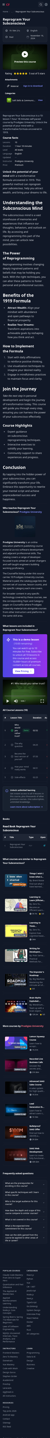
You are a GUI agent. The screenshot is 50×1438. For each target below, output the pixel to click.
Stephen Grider (10, 1376)
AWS (29, 1326)
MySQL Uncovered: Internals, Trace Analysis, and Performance (11, 1337)
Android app (8, 1415)
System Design (33, 1310)
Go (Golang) (32, 1306)
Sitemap (6, 1422)
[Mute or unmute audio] (16, 701)
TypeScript (32, 1302)
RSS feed (7, 1426)
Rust (29, 1329)
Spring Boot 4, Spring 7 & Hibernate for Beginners (13, 1320)
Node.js (30, 1294)
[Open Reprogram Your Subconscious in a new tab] (44, 845)
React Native (32, 1318)
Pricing (6, 1407)
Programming (33, 1352)
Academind (8, 1380)
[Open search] (40, 4)
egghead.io (8, 1392)
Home (5, 11)
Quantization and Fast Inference (13, 1286)
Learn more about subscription (25, 806)
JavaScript (31, 1290)
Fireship (6, 1384)
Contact (6, 1418)
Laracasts (7, 1388)
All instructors (9, 1395)
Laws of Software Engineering (10, 1328)
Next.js (30, 1298)
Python (30, 1278)
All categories (33, 1333)
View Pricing (22, 671)
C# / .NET (31, 1286)
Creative (30, 1368)
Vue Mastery (8, 1364)
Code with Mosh (10, 1368)
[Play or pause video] (7, 701)
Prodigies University (31, 511)
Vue (28, 1282)
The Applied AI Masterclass (10, 1292)
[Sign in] (46, 4)
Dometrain (8, 1360)
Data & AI (31, 1356)
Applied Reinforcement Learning (10, 1301)
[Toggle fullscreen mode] (42, 701)
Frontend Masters (11, 1352)
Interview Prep (33, 1314)
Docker (30, 1322)
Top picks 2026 (9, 1411)
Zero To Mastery (10, 1356)
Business (31, 1364)
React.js (30, 1275)
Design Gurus (9, 1372)
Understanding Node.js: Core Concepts (10, 1310)
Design (30, 1360)
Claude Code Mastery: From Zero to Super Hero (13, 1278)
